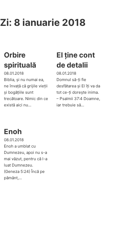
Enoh (13, 131)
